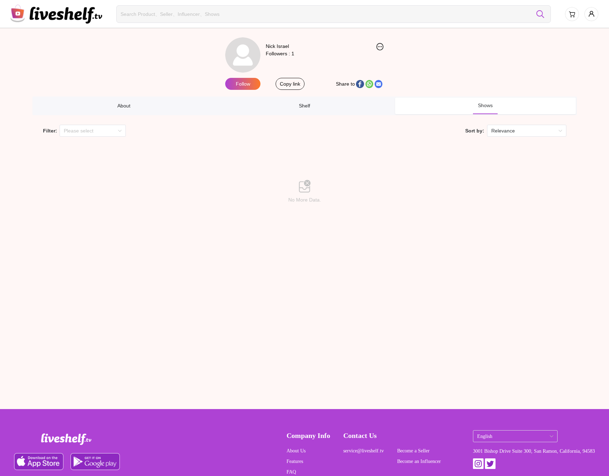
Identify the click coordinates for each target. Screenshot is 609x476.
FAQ (291, 472)
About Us (296, 450)
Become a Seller (413, 450)
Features (295, 461)
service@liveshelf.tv (363, 450)
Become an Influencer (419, 461)
